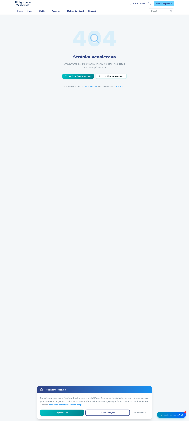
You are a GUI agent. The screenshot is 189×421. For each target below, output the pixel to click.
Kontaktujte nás (90, 86)
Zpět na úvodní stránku (80, 76)
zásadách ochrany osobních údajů (65, 405)
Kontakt (92, 11)
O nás (29, 11)
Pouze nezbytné (107, 413)
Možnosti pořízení (75, 11)
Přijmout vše (62, 413)
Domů (20, 11)
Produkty (56, 11)
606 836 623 (139, 3)
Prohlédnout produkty (113, 76)
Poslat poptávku (164, 4)
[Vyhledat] (171, 11)
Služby (42, 11)
